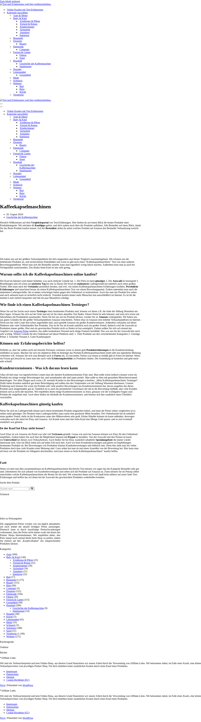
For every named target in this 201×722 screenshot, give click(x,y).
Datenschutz (12, 674)
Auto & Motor (20, 15)
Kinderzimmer (26, 26)
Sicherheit (24, 29)
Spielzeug (24, 35)
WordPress (27, 685)
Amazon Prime (21, 331)
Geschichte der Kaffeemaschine (35, 63)
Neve (2, 685)
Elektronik (11, 594)
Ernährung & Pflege (29, 21)
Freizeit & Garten (15, 599)
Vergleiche (18, 94)
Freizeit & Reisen (28, 24)
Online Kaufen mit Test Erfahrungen (25, 9)
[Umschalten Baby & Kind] (55, 119)
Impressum (11, 671)
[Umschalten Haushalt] (55, 162)
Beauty (23, 43)
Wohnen (10, 636)
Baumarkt (18, 38)
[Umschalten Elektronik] (55, 148)
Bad (21, 86)
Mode (16, 77)
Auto (8, 554)
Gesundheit (25, 75)
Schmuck (17, 80)
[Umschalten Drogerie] (55, 142)
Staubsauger (25, 66)
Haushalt (10, 605)
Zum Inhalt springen (10, 1)
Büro (21, 89)
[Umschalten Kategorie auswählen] (55, 114)
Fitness (22, 55)
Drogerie (10, 591)
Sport (22, 58)
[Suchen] (32, 488)
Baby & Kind (13, 557)
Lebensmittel (12, 619)
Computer (24, 49)
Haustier (17, 69)
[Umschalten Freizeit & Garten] (55, 153)
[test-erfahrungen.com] (25, 4)
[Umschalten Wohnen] (55, 187)
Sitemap (10, 677)
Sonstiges (24, 32)
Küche (22, 92)
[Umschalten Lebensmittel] (55, 176)
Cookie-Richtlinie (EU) (18, 680)
